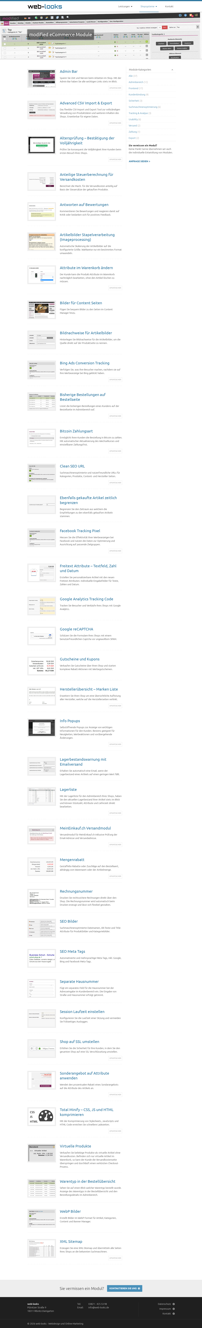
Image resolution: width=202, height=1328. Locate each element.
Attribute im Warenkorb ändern (86, 268)
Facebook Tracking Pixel (80, 531)
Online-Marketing (74, 1323)
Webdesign (54, 1323)
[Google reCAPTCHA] (41, 644)
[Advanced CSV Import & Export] (41, 118)
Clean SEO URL (72, 466)
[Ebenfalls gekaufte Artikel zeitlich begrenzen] (41, 513)
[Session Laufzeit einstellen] (41, 1027)
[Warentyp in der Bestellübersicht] (41, 1196)
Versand (133, 125)
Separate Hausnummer (79, 981)
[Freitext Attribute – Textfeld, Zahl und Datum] (41, 581)
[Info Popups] (41, 736)
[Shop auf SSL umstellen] (41, 1057)
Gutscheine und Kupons (79, 659)
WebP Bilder (70, 1211)
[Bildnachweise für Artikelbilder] (41, 348)
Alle (131, 76)
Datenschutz (164, 1304)
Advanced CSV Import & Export (86, 103)
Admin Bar (69, 71)
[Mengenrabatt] (41, 875)
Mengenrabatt (72, 859)
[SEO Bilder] (41, 936)
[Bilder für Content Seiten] (41, 318)
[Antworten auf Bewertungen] (41, 220)
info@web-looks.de (98, 1307)
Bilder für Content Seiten (81, 303)
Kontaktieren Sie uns (123, 1288)
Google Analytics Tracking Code (86, 599)
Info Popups (70, 721)
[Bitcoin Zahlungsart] (41, 446)
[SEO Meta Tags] (41, 967)
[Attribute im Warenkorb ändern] (41, 283)
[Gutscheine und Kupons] (41, 674)
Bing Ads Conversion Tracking (85, 363)
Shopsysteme (147, 6)
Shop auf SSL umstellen (79, 1041)
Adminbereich (136, 82)
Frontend (133, 88)
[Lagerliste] (41, 805)
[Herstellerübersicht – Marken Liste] (41, 704)
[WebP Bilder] (41, 1226)
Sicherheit (134, 100)
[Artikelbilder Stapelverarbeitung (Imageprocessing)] (41, 250)
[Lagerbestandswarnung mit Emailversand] (41, 774)
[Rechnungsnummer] (41, 906)
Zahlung (133, 131)
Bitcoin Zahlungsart (76, 431)
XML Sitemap (71, 1241)
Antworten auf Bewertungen (84, 204)
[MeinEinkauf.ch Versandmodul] (41, 843)
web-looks (41, 1323)
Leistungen (124, 6)
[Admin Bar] (41, 87)
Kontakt (169, 6)
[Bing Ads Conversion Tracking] (41, 378)
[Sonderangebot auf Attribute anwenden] (41, 1088)
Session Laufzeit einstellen (82, 1011)
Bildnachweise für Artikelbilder (86, 333)
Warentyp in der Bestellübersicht (87, 1181)
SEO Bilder (69, 921)
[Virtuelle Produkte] (41, 1161)
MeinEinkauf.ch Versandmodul (85, 828)
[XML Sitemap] (41, 1257)
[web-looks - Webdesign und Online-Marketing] (44, 7)
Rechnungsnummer (76, 891)
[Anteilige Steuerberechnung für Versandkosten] (41, 190)
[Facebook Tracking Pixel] (41, 546)
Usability (133, 119)
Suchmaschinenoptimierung (143, 107)
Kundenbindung (137, 94)
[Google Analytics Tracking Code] (41, 614)
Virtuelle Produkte (75, 1146)
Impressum (165, 1308)
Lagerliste (68, 789)
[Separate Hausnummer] (41, 997)
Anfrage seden (138, 161)
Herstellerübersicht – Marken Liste (89, 689)
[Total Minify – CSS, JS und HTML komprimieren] (41, 1125)
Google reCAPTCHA (76, 629)
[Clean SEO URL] (41, 481)
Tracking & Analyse (138, 113)
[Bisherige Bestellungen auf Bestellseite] (41, 410)
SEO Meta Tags (72, 951)
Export (132, 138)
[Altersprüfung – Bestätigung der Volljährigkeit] (41, 153)
